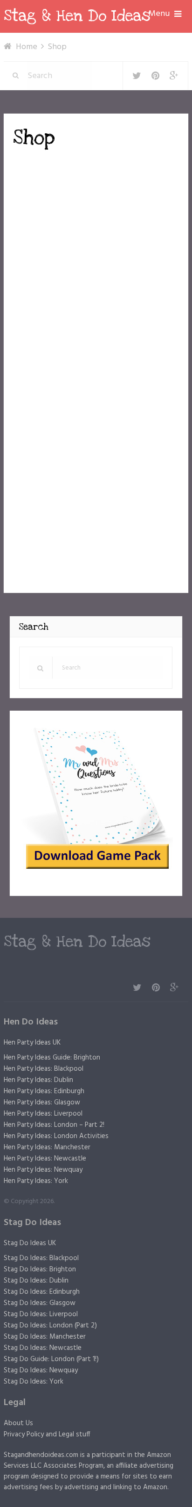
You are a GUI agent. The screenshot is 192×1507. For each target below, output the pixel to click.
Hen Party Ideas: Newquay (43, 1169)
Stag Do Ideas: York (33, 1381)
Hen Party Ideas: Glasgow (42, 1102)
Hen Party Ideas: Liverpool (43, 1113)
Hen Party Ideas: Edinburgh (44, 1091)
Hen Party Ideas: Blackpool (43, 1068)
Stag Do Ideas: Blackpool (41, 1258)
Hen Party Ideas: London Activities (56, 1136)
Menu (159, 14)
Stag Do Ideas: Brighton (40, 1269)
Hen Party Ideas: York (36, 1181)
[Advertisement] (91, 224)
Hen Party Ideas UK (32, 1042)
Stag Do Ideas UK (30, 1243)
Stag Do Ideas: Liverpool (41, 1314)
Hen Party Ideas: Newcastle (45, 1158)
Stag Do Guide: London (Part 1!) (51, 1359)
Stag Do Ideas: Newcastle (43, 1348)
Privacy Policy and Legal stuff (47, 1434)
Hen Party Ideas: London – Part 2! (54, 1125)
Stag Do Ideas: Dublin (36, 1280)
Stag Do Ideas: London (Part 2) (50, 1325)
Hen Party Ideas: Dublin (38, 1080)
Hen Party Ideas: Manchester (47, 1147)
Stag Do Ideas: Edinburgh (42, 1292)
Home (26, 47)
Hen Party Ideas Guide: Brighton (52, 1057)
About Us (18, 1423)
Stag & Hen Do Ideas (77, 16)
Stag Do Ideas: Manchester (45, 1336)
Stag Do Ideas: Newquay (41, 1370)
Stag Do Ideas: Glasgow (39, 1303)
